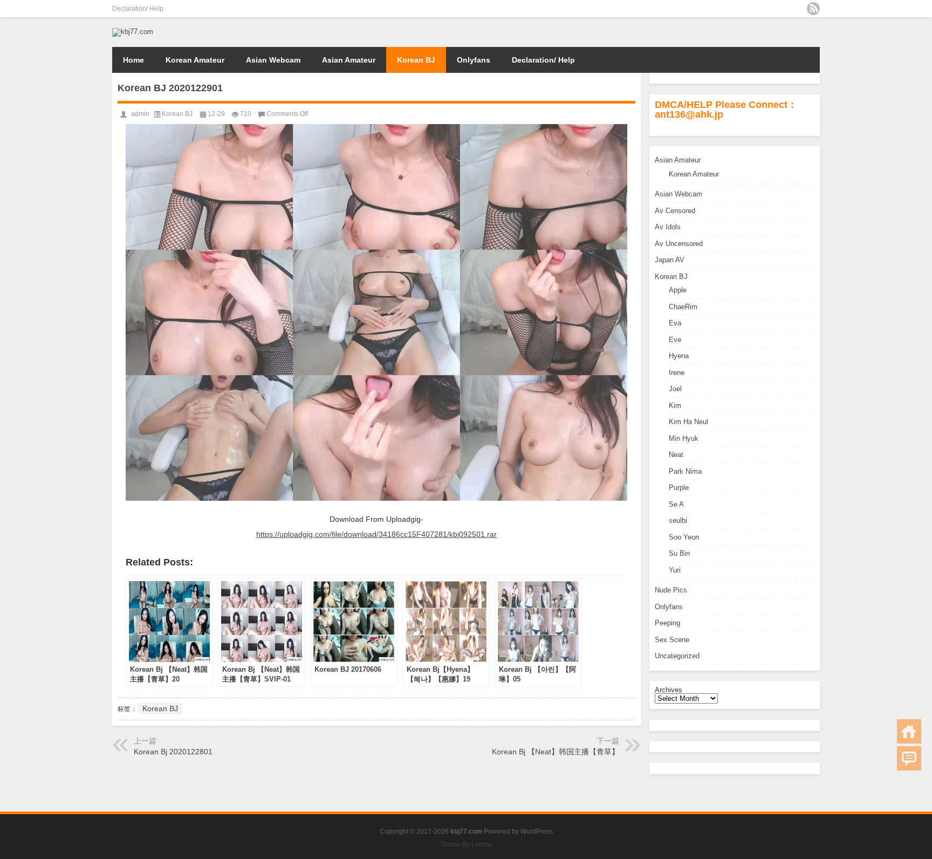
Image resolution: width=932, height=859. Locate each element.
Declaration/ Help (137, 8)
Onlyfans (473, 60)
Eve (675, 340)
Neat (676, 455)
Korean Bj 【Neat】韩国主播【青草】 (555, 751)
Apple (678, 290)
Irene (676, 373)
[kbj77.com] (132, 32)
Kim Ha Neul (688, 422)
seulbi (678, 520)
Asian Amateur (348, 60)
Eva (675, 323)
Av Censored (675, 211)
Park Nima (685, 471)
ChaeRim (683, 307)
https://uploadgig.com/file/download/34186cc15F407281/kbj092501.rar (376, 534)
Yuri (675, 570)
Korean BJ (416, 60)
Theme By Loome (466, 844)
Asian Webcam (273, 60)
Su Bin (679, 553)
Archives (668, 689)
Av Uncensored (679, 244)
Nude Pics (671, 590)
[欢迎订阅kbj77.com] (813, 8)
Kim (675, 405)
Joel (675, 389)
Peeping (667, 623)
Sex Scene (672, 640)
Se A (676, 504)
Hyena (679, 356)
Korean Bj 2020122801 (173, 751)
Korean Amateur (195, 60)
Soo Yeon (684, 537)
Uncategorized (677, 656)
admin (140, 114)
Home (133, 60)
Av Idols (668, 227)
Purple (679, 487)
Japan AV (669, 260)
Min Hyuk (683, 438)
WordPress (536, 831)
